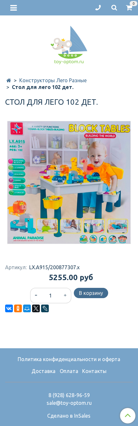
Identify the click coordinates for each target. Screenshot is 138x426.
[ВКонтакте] (9, 308)
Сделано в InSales (69, 415)
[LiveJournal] (45, 308)
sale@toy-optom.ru (69, 403)
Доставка (43, 371)
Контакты (94, 371)
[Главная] (8, 80)
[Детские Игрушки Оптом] (69, 43)
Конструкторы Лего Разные (53, 80)
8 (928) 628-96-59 (69, 395)
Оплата (69, 371)
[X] (36, 308)
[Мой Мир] (27, 308)
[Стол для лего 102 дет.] (69, 182)
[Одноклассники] (18, 308)
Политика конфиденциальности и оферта (69, 359)
